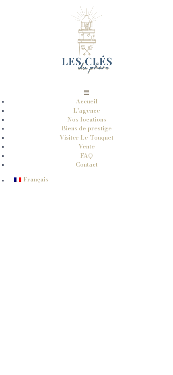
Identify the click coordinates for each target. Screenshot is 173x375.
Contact (87, 164)
